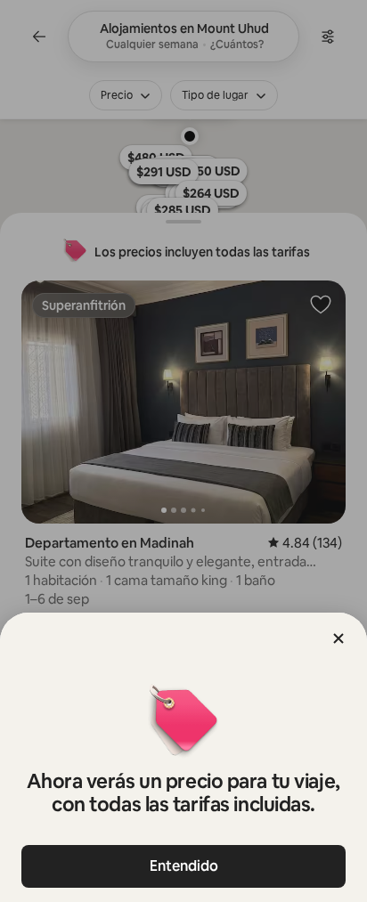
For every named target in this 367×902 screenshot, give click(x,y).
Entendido (184, 866)
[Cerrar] (338, 638)
